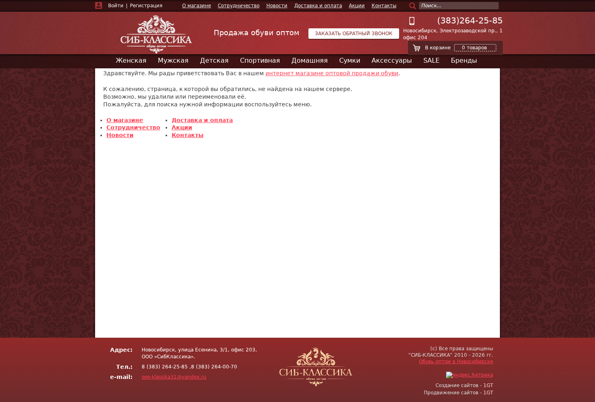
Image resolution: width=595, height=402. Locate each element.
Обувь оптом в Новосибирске (456, 361)
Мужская (173, 60)
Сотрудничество (238, 5)
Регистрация (146, 5)
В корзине (456, 48)
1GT (488, 385)
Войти (115, 5)
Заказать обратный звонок (354, 33)
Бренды (464, 60)
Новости (276, 5)
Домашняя (309, 60)
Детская (214, 60)
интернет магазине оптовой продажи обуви (332, 73)
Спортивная (260, 60)
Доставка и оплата (318, 5)
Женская (131, 60)
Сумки (349, 60)
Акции (357, 5)
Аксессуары (392, 60)
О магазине (196, 5)
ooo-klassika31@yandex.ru (174, 377)
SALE (431, 60)
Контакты (384, 5)
